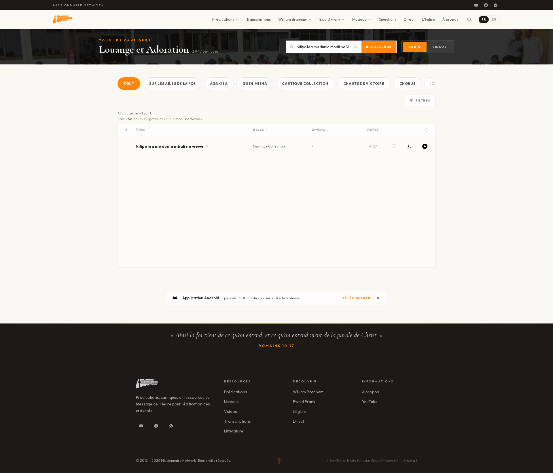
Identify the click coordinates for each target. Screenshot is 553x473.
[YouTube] (476, 5)
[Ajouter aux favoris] (393, 146)
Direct (409, 19)
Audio (414, 47)
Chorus (407, 83)
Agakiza (219, 83)
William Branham (292, 19)
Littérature (233, 431)
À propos (450, 19)
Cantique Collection (305, 83)
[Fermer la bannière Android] (378, 298)
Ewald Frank (329, 19)
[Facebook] (486, 5)
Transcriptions (258, 19)
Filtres (423, 100)
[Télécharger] (409, 146)
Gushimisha (255, 83)
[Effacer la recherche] (356, 47)
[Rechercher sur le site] (469, 19)
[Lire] (424, 146)
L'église (428, 19)
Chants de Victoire (364, 83)
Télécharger (356, 298)
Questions (387, 19)
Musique (359, 19)
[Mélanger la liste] (425, 130)
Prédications (223, 19)
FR (484, 20)
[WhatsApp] (495, 5)
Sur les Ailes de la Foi (172, 83)
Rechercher (379, 47)
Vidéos (439, 47)
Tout (129, 83)
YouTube (370, 401)
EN (494, 20)
